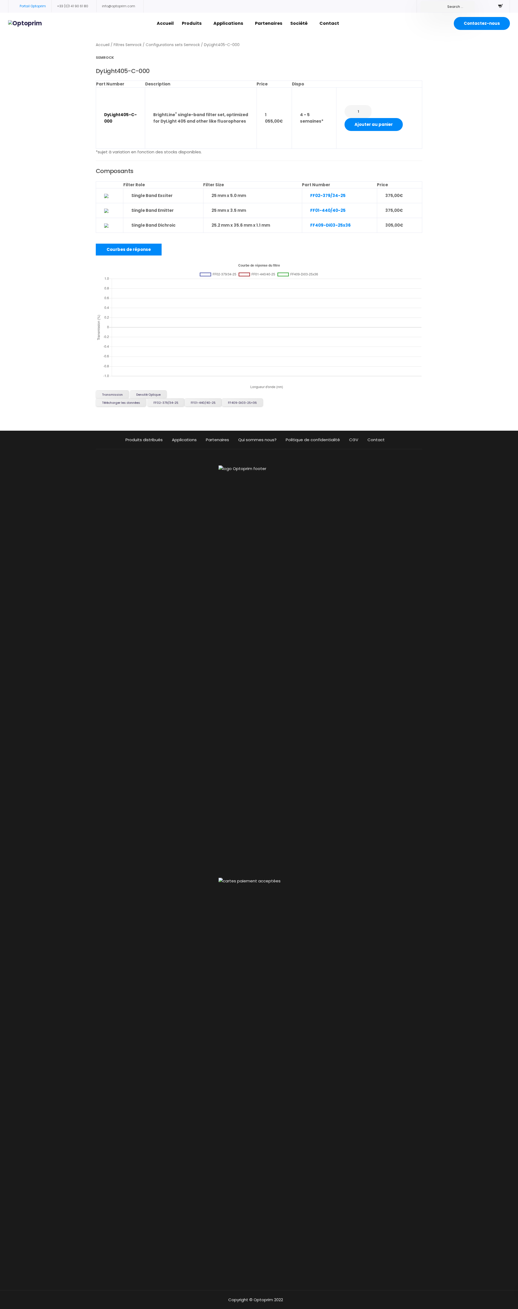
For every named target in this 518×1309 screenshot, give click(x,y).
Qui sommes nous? (257, 440)
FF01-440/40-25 (328, 210)
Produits (192, 23)
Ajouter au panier (374, 124)
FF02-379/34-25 (328, 195)
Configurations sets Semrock (173, 44)
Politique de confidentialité (313, 440)
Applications (228, 23)
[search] (448, 6)
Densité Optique (148, 394)
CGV (353, 440)
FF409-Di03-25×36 (242, 402)
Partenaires (268, 23)
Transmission (112, 394)
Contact (329, 23)
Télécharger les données (121, 402)
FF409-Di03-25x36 (330, 225)
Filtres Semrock (128, 44)
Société (299, 23)
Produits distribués (144, 440)
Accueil (165, 23)
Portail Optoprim (33, 6)
